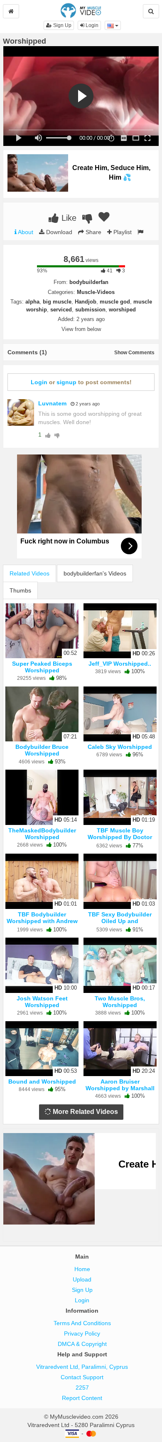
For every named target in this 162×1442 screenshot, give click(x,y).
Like (67, 217)
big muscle (57, 302)
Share (92, 232)
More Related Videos (84, 1111)
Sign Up (61, 25)
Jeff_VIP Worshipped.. (119, 663)
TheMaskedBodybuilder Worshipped (42, 833)
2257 (82, 1387)
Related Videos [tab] (29, 573)
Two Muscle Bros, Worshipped (120, 1001)
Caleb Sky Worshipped (120, 746)
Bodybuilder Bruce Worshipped (42, 750)
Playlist (122, 232)
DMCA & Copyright (82, 1344)
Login (91, 25)
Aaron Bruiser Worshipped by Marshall (120, 1084)
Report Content (82, 1398)
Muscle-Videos (96, 292)
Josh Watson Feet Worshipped (42, 1001)
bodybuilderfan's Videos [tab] (95, 573)
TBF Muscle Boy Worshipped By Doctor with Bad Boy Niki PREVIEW (120, 840)
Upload (82, 1279)
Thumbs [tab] (20, 590)
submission (90, 309)
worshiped (122, 309)
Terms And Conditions (82, 1323)
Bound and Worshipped (42, 1081)
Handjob (85, 302)
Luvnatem (52, 403)
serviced (61, 309)
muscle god (115, 302)
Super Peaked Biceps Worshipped (42, 667)
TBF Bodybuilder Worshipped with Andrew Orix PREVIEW (42, 921)
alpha (32, 302)
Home (82, 1269)
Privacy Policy (82, 1333)
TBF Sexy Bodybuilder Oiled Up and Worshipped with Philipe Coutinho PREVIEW (120, 924)
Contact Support (82, 1377)
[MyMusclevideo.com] (81, 10)
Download (58, 232)
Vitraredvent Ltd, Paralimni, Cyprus (82, 1366)
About (25, 232)
